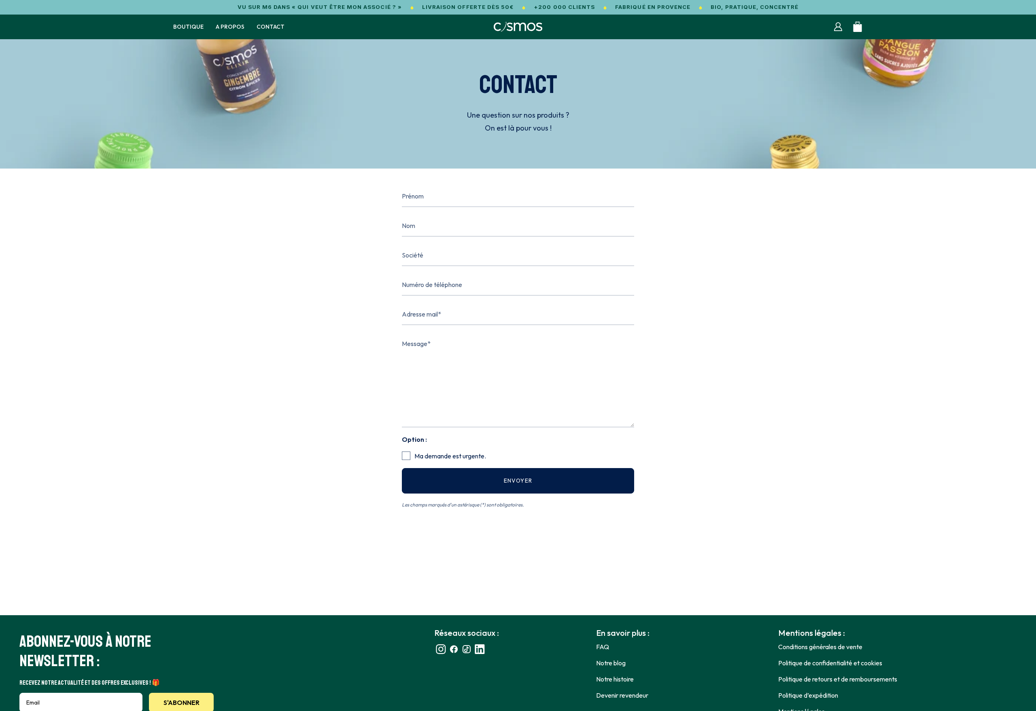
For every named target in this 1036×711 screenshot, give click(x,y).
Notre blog (611, 663)
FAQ (602, 647)
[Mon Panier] (857, 26)
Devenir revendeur (622, 695)
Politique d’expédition (808, 695)
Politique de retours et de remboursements (837, 679)
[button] (188, 26)
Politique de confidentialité (511, 513)
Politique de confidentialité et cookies (830, 663)
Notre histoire (615, 679)
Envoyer (518, 480)
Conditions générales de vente (820, 647)
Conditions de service (574, 513)
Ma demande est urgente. (450, 456)
